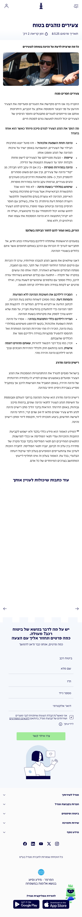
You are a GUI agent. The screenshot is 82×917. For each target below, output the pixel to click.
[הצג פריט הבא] (75, 608)
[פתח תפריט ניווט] (76, 6)
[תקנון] (60, 724)
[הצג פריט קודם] (7, 608)
